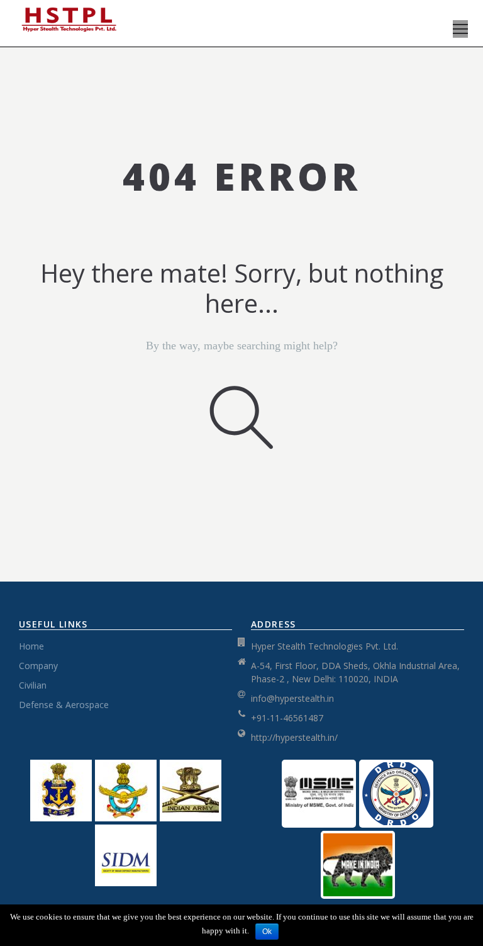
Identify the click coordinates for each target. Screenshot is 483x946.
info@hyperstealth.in (292, 698)
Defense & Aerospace (64, 705)
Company (38, 666)
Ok (267, 931)
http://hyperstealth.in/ (294, 737)
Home (31, 646)
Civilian (33, 685)
